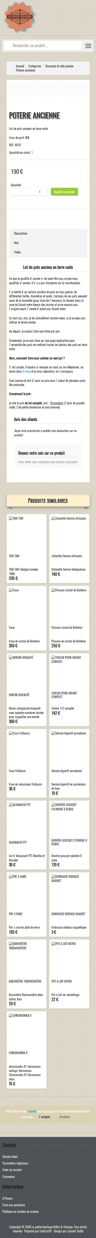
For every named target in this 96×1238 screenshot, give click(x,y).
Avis (16, 243)
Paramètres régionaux (15, 1163)
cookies (32, 1111)
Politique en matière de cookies (20, 1211)
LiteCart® (46, 1231)
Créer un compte (12, 1170)
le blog (27, 371)
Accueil (20, 66)
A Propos (7, 1198)
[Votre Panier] (92, 20)
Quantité (16, 185)
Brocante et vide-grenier (60, 66)
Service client (10, 1156)
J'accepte (44, 1117)
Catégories (35, 66)
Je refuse (65, 1117)
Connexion (8, 1177)
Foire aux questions (13, 1205)
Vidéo (17, 252)
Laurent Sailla (75, 1231)
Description (20, 233)
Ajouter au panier (64, 192)
